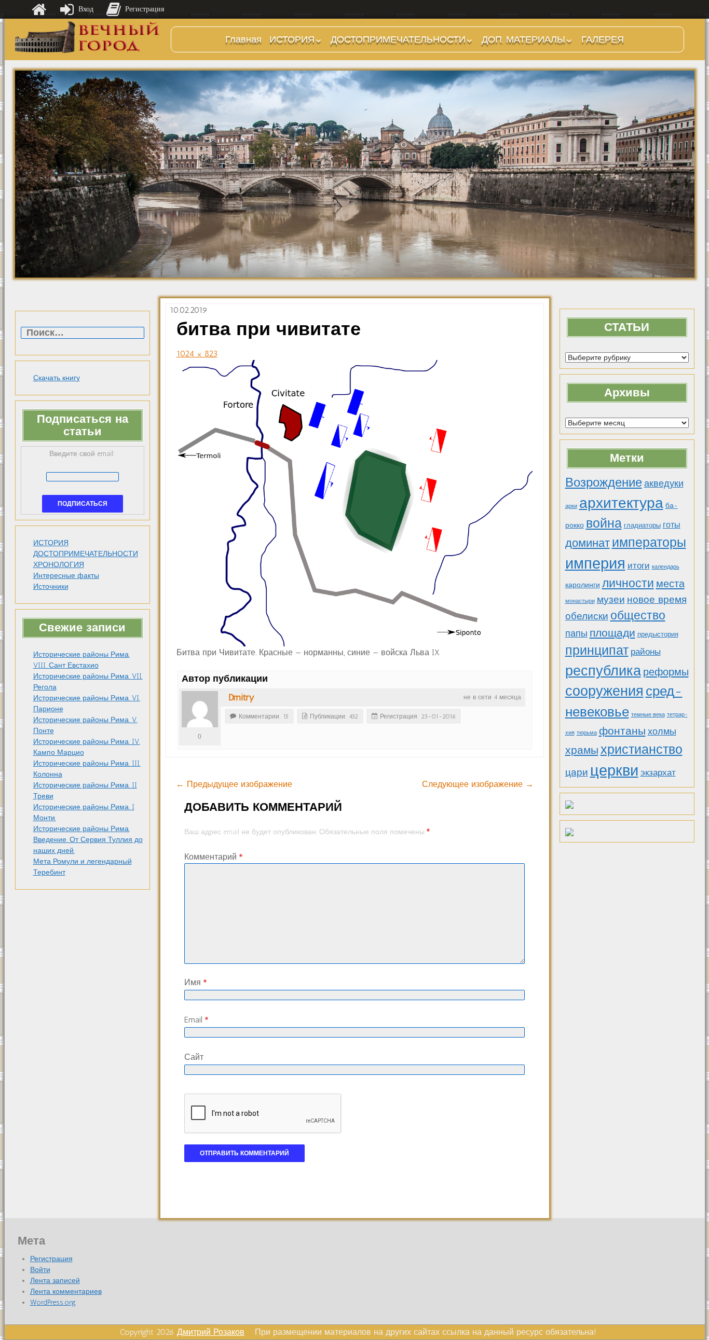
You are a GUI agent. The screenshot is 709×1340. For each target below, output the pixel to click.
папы (576, 633)
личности (628, 583)
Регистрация (51, 1258)
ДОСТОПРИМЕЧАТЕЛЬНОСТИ (398, 39)
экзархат (658, 772)
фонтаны (622, 730)
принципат (597, 650)
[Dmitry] (200, 709)
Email (196, 1020)
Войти (40, 1269)
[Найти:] (82, 333)
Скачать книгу (56, 378)
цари (576, 772)
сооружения (604, 691)
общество (637, 616)
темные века (648, 714)
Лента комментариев (66, 1291)
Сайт (193, 1057)
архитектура (621, 503)
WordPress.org (53, 1302)
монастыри (580, 601)
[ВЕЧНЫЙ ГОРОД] (87, 37)
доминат (587, 542)
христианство (642, 749)
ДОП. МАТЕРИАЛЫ (523, 39)
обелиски (586, 616)
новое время (657, 599)
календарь (665, 566)
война (604, 523)
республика (603, 670)
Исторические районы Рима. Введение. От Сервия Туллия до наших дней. (88, 839)
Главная (243, 39)
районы (646, 651)
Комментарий (213, 857)
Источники (51, 586)
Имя (195, 982)
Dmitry (241, 697)
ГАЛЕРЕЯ (602, 39)
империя (595, 563)
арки (571, 506)
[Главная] (39, 9)
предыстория (657, 634)
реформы (666, 672)
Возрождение (603, 482)
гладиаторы (642, 525)
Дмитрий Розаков (210, 1332)
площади (612, 632)
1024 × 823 (196, 353)
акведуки (664, 483)
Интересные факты (66, 575)
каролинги (582, 585)
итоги (639, 565)
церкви (614, 770)
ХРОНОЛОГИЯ (58, 564)
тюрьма (587, 732)
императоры (649, 542)
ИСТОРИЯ (292, 39)
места (670, 583)
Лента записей (55, 1280)
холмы (662, 731)
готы (671, 525)
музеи (611, 599)
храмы (581, 749)
